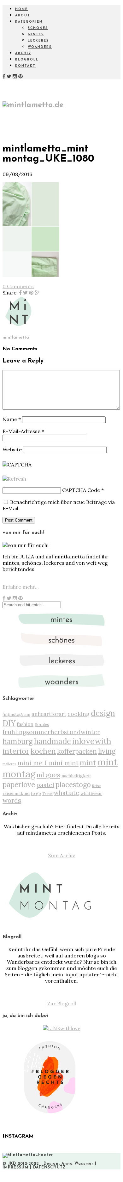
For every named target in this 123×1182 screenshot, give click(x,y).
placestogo (73, 784)
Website (12, 449)
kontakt (25, 66)
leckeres (38, 41)
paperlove (19, 784)
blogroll (26, 59)
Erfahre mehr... (21, 587)
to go (36, 793)
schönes (38, 28)
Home (21, 9)
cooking (78, 713)
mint (88, 763)
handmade (52, 741)
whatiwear (91, 793)
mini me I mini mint (48, 762)
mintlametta (16, 337)
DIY (9, 723)
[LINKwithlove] (61, 1028)
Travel (47, 793)
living (107, 751)
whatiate (66, 793)
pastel (45, 785)
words (12, 801)
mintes (36, 34)
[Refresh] (14, 479)
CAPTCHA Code (81, 490)
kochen (43, 751)
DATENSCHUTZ (49, 1167)
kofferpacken (77, 751)
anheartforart (49, 714)
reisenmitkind (16, 793)
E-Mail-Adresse (23, 431)
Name (12, 419)
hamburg (18, 741)
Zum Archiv (61, 855)
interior (16, 751)
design (103, 713)
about (22, 15)
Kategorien (29, 22)
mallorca (9, 764)
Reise (96, 786)
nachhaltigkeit (76, 776)
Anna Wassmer (77, 1164)
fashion (25, 724)
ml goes (48, 775)
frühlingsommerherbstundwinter (51, 732)
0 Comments (18, 286)
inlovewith (91, 741)
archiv (23, 53)
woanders (40, 47)
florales (42, 724)
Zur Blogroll (61, 1003)
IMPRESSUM (15, 1167)
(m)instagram (16, 714)
